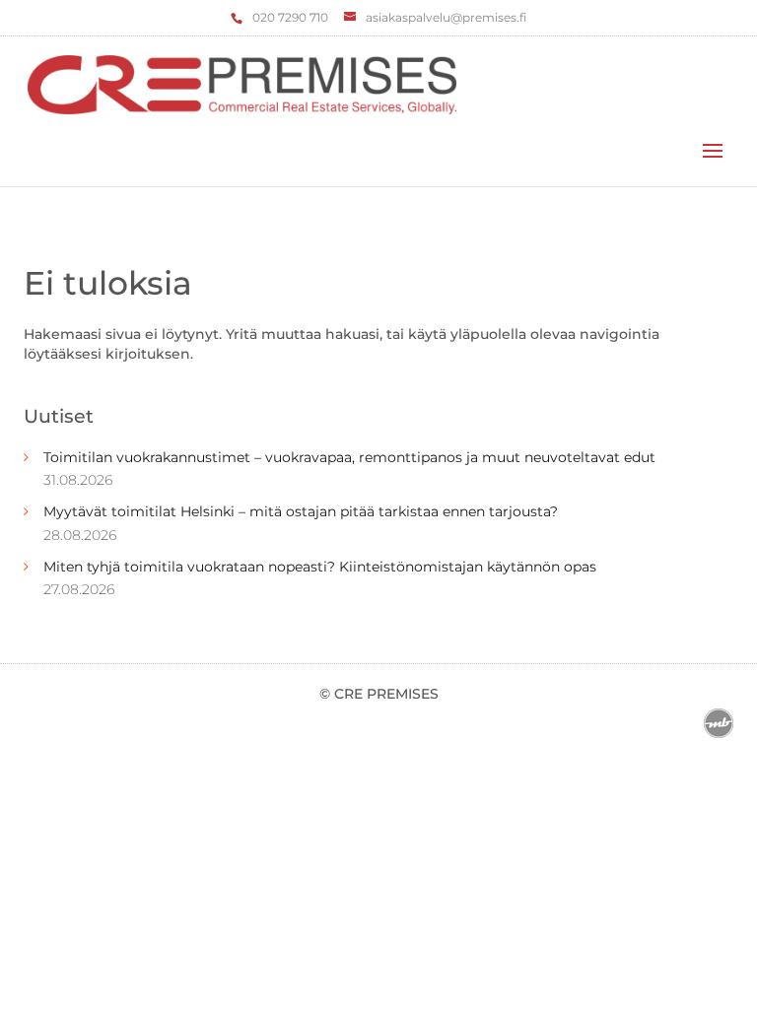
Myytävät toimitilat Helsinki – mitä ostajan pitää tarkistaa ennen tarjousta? (300, 511)
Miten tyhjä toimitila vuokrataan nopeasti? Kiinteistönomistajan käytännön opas (319, 566)
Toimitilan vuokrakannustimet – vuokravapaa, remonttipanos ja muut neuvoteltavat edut (349, 457)
